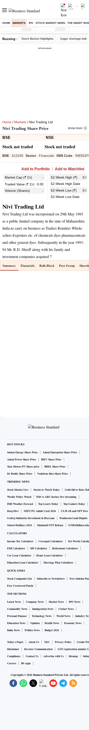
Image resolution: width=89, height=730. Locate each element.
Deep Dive (13, 511)
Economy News (72, 623)
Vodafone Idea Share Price (52, 473)
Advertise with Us (53, 656)
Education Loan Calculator (22, 562)
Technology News (42, 616)
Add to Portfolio (35, 169)
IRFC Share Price (51, 459)
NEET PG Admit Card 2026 (40, 511)
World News (63, 616)
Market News (56, 601)
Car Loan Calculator (19, 555)
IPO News (74, 601)
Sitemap (73, 656)
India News (13, 630)
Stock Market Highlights (37, 38)
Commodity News (17, 609)
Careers (11, 663)
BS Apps (26, 663)
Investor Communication (38, 649)
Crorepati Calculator (50, 541)
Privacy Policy (63, 642)
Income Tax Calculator (20, 541)
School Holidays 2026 (19, 525)
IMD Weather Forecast (20, 504)
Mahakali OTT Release (50, 525)
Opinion (35, 623)
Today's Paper (15, 642)
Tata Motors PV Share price (23, 466)
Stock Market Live (17, 489)
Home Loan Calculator (49, 555)
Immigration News (42, 609)
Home (6, 23)
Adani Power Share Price (21, 459)
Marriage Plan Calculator (58, 562)
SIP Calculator (38, 548)
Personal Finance (17, 616)
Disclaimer (13, 649)
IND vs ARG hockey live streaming (56, 496)
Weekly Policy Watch (19, 496)
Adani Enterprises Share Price (60, 452)
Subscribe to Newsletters (51, 578)
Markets (19, 23)
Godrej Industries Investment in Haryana (31, 518)
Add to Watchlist (69, 169)
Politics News (32, 630)
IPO (31, 23)
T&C (47, 642)
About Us (33, 642)
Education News (16, 623)
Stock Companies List (19, 578)
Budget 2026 (52, 630)
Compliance (14, 656)
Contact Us (32, 656)
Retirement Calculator (65, 548)
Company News (35, 601)
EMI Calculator (16, 548)
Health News (52, 623)
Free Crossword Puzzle (20, 585)
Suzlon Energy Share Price (22, 452)
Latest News (14, 601)
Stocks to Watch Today (46, 489)
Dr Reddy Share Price (19, 473)
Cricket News (66, 609)
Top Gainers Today (74, 504)
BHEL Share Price (55, 466)
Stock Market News (50, 23)
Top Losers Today (48, 504)
